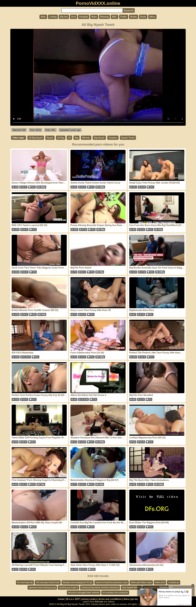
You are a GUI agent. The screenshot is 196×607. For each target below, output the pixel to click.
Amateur (113, 137)
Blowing (104, 16)
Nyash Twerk (128, 137)
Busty (143, 16)
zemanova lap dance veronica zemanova (100, 587)
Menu (152, 16)
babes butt (160, 582)
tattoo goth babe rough (141, 582)
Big (76, 137)
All (69, 137)
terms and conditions (110, 599)
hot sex (99, 601)
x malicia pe (173, 582)
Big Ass (64, 16)
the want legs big (25, 582)
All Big (60, 137)
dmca (126, 599)
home (61, 599)
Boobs (133, 16)
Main (43, 16)
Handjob (83, 16)
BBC (114, 16)
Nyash (50, 137)
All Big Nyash (36, 137)
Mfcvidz (86, 137)
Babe (94, 16)
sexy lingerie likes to (131, 587)
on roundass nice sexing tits (115, 592)
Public (123, 16)
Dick (73, 16)
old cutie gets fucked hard (47, 582)
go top (134, 599)
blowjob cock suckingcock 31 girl (77, 582)
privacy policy (89, 599)
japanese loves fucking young (42, 587)
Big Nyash (99, 137)
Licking (53, 16)
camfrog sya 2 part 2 (68, 587)
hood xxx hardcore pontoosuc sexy (111, 582)
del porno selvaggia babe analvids (83, 592)
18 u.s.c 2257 (73, 599)
